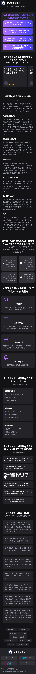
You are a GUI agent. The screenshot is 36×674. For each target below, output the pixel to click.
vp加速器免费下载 (24, 629)
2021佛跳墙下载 (11, 629)
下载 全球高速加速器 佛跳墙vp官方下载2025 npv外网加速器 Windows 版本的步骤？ (16, 476)
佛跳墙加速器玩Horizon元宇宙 (18, 633)
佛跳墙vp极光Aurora (11, 641)
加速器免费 (11, 644)
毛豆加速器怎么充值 (25, 641)
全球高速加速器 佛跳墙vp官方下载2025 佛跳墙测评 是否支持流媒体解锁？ (16, 467)
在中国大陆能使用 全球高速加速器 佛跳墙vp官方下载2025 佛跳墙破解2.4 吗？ (16, 459)
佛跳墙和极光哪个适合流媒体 (18, 637)
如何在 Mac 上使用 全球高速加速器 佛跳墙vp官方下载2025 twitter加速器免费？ (16, 485)
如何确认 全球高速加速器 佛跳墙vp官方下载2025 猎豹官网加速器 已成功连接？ (16, 492)
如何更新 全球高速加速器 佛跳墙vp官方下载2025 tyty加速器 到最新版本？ (16, 500)
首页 (2, 6)
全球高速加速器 (9, 6)
